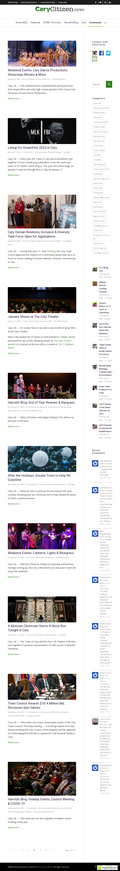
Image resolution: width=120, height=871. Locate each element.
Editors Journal (100, 131)
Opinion (16, 410)
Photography (100, 226)
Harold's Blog (65, 407)
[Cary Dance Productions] (42, 54)
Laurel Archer (105, 719)
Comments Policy (47, 2)
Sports (98, 243)
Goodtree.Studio (46, 867)
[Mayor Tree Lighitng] (42, 386)
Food (97, 160)
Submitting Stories (29, 2)
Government (49, 241)
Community (30, 79)
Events (38, 79)
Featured (46, 79)
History (98, 188)
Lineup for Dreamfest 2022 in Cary (32, 147)
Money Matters (101, 197)
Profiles (97, 230)
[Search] (104, 23)
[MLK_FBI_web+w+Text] (42, 131)
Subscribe (62, 2)
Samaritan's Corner (101, 237)
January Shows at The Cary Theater (33, 316)
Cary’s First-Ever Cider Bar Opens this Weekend (106, 725)
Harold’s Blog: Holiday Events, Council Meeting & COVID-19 (41, 801)
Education (99, 136)
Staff (68, 152)
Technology (99, 248)
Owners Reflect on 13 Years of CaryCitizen (104, 584)
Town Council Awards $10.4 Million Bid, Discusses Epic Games (36, 705)
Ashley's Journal (101, 108)
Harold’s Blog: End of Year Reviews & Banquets (41, 402)
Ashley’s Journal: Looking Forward (106, 465)
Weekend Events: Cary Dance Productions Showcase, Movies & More (38, 72)
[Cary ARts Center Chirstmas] (42, 609)
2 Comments (31, 484)
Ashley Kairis (60, 79)
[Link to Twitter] (100, 2)
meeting (51, 251)
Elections (98, 141)
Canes (97, 117)
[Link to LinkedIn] (110, 2)
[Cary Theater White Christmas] (42, 300)
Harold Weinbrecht (33, 410)
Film (50, 321)
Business (45, 712)
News (58, 152)
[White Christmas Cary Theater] (42, 779)
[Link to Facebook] (95, 2)
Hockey (98, 193)
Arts (26, 321)
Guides (97, 174)
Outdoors (99, 221)
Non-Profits (99, 211)
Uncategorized (100, 253)
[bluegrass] (42, 536)
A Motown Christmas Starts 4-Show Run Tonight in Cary (37, 628)
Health (97, 183)
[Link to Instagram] (105, 2)
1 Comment (27, 152)
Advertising (13, 2)
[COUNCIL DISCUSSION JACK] (42, 687)
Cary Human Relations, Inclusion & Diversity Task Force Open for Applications (39, 234)
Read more (13, 98)
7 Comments (31, 712)
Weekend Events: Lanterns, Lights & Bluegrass (41, 553)
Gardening (99, 164)
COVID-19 (99, 127)
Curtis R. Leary (105, 672)
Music (97, 202)
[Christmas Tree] (42, 459)
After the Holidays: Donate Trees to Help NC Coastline (39, 477)
